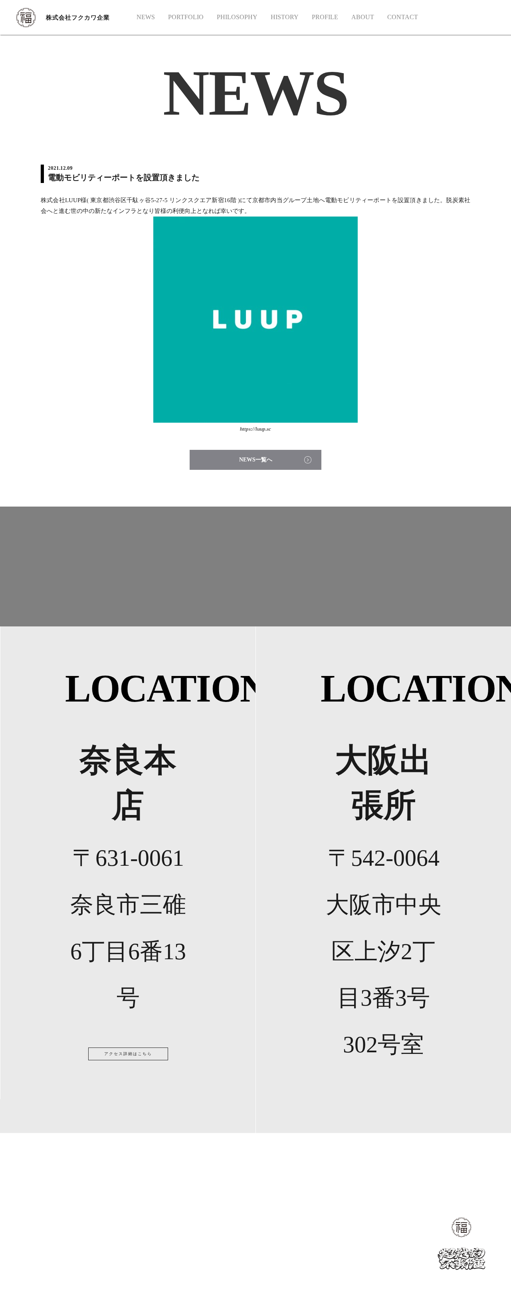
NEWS (146, 17)
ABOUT (362, 17)
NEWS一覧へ (255, 460)
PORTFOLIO (186, 17)
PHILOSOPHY (237, 17)
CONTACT (402, 17)
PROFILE (325, 17)
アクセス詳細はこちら (128, 1054)
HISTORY (285, 17)
